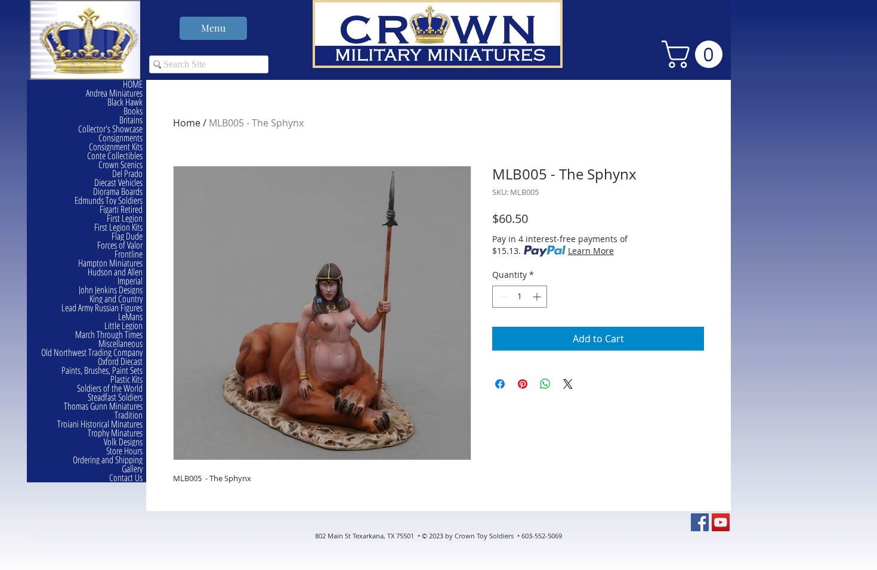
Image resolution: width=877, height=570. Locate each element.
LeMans (130, 316)
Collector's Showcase (110, 129)
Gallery (132, 468)
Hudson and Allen (115, 272)
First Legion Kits (118, 227)
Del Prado (127, 173)
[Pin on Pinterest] (522, 384)
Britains (131, 120)
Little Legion (123, 325)
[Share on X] (568, 384)
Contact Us (126, 477)
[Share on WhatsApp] (545, 384)
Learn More (591, 250)
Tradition (129, 415)
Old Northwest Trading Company (92, 352)
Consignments (120, 138)
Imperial (130, 281)
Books (133, 111)
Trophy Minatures (115, 433)
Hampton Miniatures (110, 263)
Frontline (129, 254)
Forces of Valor (120, 245)
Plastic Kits (126, 379)
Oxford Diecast (120, 361)
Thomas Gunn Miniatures (103, 406)
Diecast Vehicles (118, 182)
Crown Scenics (120, 164)
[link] (695, 54)
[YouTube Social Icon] (721, 522)
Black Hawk (125, 102)
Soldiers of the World (110, 388)
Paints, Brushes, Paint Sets (102, 370)
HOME (133, 84)
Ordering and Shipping (108, 460)
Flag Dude (127, 236)
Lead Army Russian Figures (102, 307)
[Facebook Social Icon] (700, 522)
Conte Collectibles (115, 155)
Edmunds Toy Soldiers (109, 200)
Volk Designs (123, 442)
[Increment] (537, 296)
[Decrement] (501, 296)
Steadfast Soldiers (115, 397)
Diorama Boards (118, 191)
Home (186, 122)
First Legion (125, 218)
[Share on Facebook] (500, 384)
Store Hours (124, 451)
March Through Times (109, 334)
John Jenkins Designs (111, 290)
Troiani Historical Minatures (100, 424)
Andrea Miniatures (114, 93)
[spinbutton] (519, 296)
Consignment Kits (116, 146)
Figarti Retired (121, 209)
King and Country (116, 299)
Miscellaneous (120, 343)
